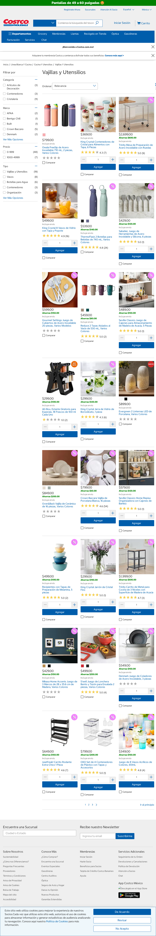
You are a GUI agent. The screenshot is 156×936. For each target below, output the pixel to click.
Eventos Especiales (50, 866)
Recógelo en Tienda (95, 33)
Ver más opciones (13, 139)
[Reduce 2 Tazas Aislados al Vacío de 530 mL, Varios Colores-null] (83, 310)
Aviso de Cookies (11, 885)
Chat (44, 39)
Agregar (98, 166)
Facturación (13, 39)
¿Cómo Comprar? (49, 856)
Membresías (59, 33)
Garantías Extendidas (51, 899)
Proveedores (9, 871)
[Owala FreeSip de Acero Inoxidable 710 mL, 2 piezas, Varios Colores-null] (44, 135)
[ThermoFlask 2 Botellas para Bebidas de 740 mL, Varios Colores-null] (83, 221)
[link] (60, 130)
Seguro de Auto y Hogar (52, 885)
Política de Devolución (129, 866)
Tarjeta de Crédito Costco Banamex (96, 871)
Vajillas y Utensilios (64, 64)
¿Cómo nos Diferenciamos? (16, 861)
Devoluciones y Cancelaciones (132, 861)
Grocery (42, 33)
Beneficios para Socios (90, 866)
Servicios (30, 39)
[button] (99, 23)
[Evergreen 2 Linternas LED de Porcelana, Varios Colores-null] (121, 399)
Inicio (5, 64)
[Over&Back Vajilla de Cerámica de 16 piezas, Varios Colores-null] (44, 488)
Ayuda (83, 875)
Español (127, 9)
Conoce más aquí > (114, 55)
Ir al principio (147, 804)
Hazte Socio (85, 861)
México (145, 9)
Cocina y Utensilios (43, 64)
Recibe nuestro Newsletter (99, 827)
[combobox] (44, 23)
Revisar (122, 920)
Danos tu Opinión (49, 890)
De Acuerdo (122, 912)
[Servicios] (35, 39)
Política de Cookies (57, 921)
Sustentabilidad (10, 856)
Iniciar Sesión (122, 23)
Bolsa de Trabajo (11, 890)
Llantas (75, 33)
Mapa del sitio (9, 894)
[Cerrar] (152, 47)
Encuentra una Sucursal (20, 827)
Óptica (115, 33)
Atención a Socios (126, 871)
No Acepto (122, 928)
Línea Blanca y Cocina (21, 64)
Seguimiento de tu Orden (130, 856)
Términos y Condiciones (14, 875)
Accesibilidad (9, 899)
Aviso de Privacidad (12, 880)
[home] (16, 22)
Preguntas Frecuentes (13, 866)
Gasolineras (130, 33)
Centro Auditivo (49, 875)
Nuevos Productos (50, 894)
